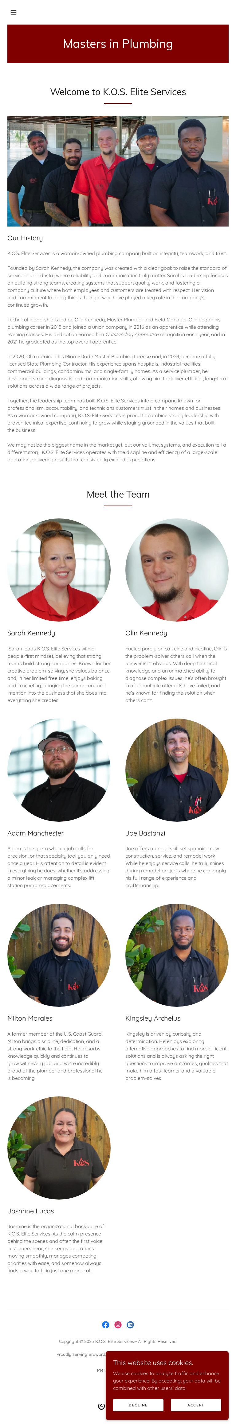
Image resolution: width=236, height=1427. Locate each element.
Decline (138, 1405)
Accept (196, 1405)
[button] (13, 12)
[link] (118, 46)
